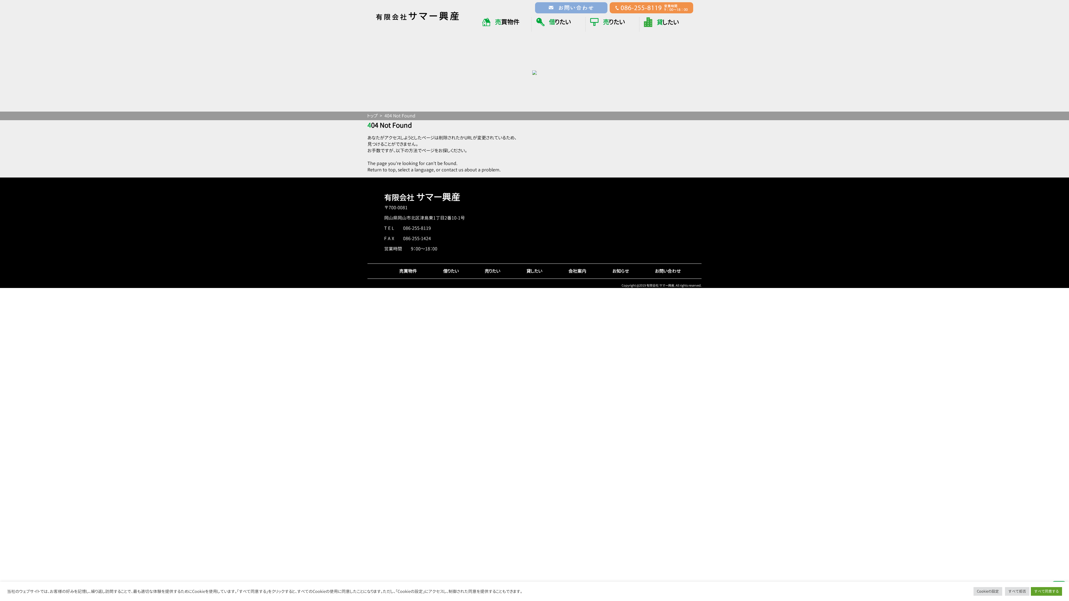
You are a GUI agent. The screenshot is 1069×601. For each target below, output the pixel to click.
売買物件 (408, 271)
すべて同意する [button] (1046, 591)
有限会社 (422, 197)
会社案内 (577, 271)
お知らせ (620, 271)
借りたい (451, 271)
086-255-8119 (417, 228)
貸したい (534, 271)
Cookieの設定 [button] (988, 591)
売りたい (492, 271)
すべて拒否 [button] (1017, 591)
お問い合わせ (668, 271)
